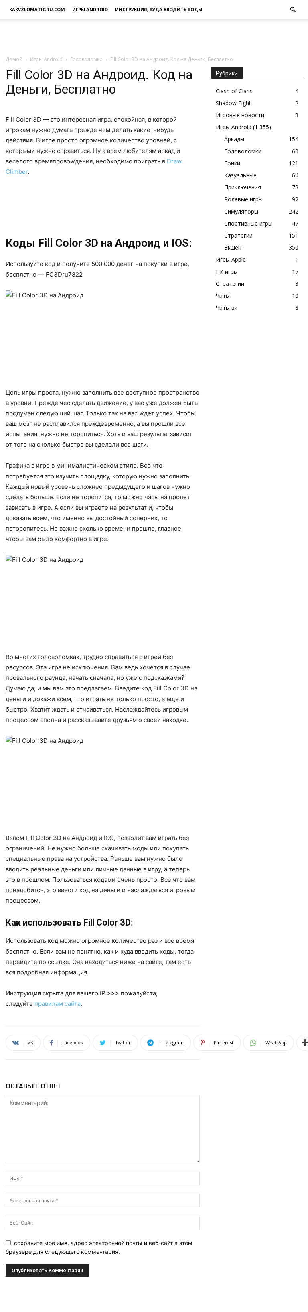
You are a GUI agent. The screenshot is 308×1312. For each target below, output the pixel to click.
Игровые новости (240, 115)
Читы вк (226, 307)
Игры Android (90, 9)
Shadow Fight (233, 103)
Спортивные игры (248, 223)
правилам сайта (57, 1003)
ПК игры (227, 271)
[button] (292, 10)
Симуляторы (241, 211)
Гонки (232, 163)
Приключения (242, 187)
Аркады (234, 139)
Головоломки (86, 59)
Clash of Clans (234, 91)
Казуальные (240, 175)
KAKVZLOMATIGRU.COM (37, 9)
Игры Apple (231, 259)
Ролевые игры (243, 199)
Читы (223, 295)
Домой (14, 59)
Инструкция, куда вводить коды (158, 9)
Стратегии (238, 235)
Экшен (232, 247)
